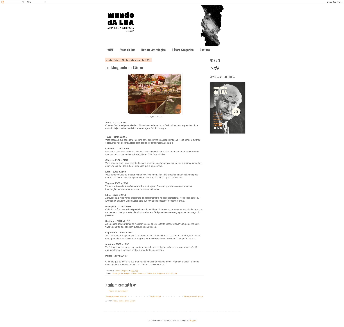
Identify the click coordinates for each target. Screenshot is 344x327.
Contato (205, 49)
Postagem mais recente (116, 296)
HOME (110, 49)
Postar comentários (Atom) (124, 301)
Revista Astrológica (153, 49)
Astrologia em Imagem (121, 273)
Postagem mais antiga (193, 296)
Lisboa (149, 273)
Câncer (134, 273)
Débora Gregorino (183, 49)
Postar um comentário (118, 291)
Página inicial (155, 296)
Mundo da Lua (171, 273)
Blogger (192, 320)
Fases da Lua (127, 49)
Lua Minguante (159, 273)
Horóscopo (142, 273)
